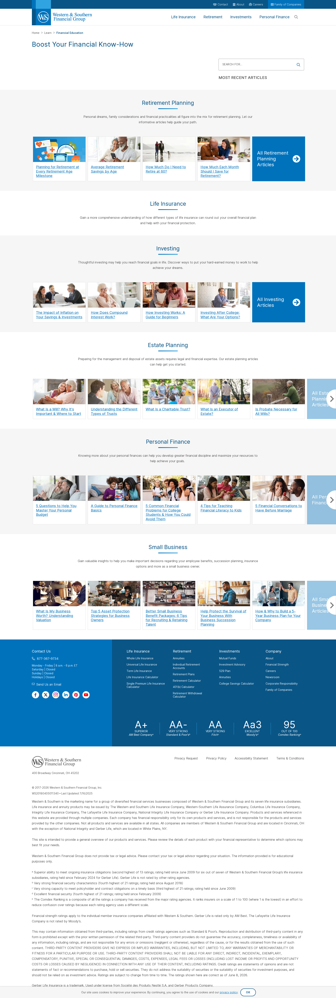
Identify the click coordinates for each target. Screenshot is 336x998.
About (269, 658)
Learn (48, 32)
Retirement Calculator (187, 680)
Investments (229, 651)
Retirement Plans (184, 674)
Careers (271, 671)
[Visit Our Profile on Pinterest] (76, 694)
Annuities (179, 658)
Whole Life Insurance (140, 658)
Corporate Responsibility (282, 683)
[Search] (296, 17)
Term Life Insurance (139, 671)
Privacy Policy (216, 758)
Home (36, 32)
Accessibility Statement (251, 758)
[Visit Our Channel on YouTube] (86, 694)
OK (248, 992)
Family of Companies (279, 689)
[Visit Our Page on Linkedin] (65, 694)
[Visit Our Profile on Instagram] (55, 694)
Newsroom (272, 677)
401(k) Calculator (183, 686)
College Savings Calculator (236, 683)
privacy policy (229, 992)
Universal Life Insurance (142, 664)
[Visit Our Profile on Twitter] (45, 694)
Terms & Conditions (290, 758)
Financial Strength (277, 664)
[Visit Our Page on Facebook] (35, 694)
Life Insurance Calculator (142, 677)
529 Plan (224, 671)
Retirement (182, 651)
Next (331, 398)
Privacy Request (186, 758)
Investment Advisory (232, 664)
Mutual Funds (227, 658)
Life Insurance (138, 651)
